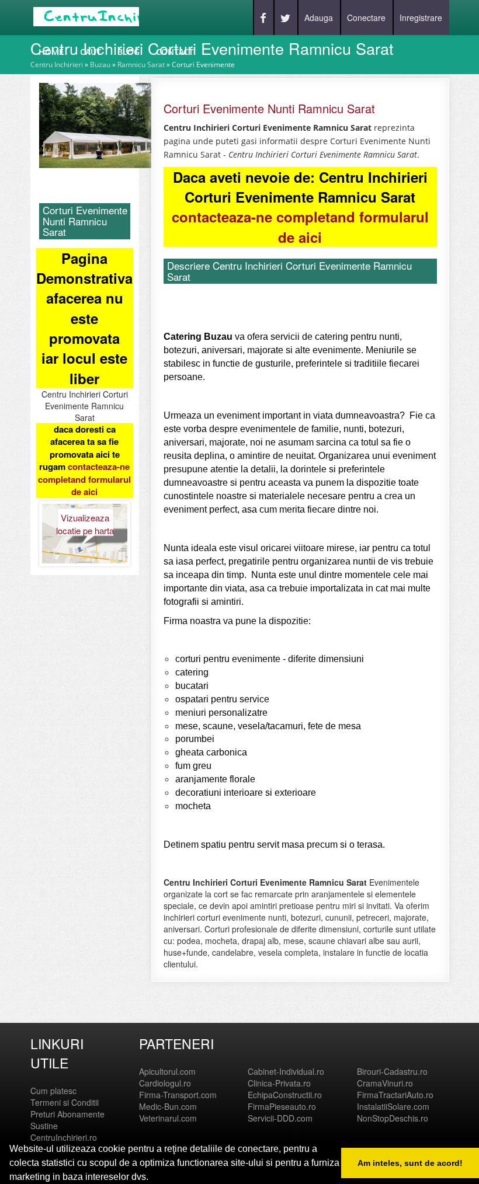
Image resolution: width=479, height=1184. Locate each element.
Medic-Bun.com (168, 1106)
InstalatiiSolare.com (393, 1106)
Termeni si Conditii (64, 1102)
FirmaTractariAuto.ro (395, 1095)
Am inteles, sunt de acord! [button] (410, 1163)
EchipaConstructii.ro (285, 1095)
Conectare (366, 17)
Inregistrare (421, 17)
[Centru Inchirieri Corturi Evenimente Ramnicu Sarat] (103, 124)
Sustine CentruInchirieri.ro (63, 1131)
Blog (128, 51)
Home (51, 51)
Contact (174, 51)
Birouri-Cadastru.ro (392, 1071)
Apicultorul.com (167, 1071)
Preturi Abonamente (67, 1114)
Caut (90, 51)
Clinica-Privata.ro (279, 1083)
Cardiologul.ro (165, 1083)
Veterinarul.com (168, 1118)
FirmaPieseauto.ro (282, 1106)
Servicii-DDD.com (280, 1118)
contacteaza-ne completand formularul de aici (84, 479)
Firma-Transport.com (178, 1095)
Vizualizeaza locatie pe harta (85, 523)
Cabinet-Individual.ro (286, 1071)
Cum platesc (53, 1090)
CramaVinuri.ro (385, 1083)
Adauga (318, 17)
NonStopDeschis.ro (392, 1118)
